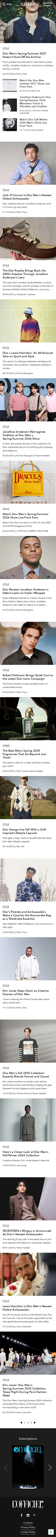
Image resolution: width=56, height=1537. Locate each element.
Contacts (28, 1522)
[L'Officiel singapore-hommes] (28, 4)
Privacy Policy (28, 1527)
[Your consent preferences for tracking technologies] (51, 1532)
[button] (50, 1467)
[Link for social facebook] (21, 1515)
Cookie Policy (28, 1532)
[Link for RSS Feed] (34, 1515)
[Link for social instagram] (28, 1515)
